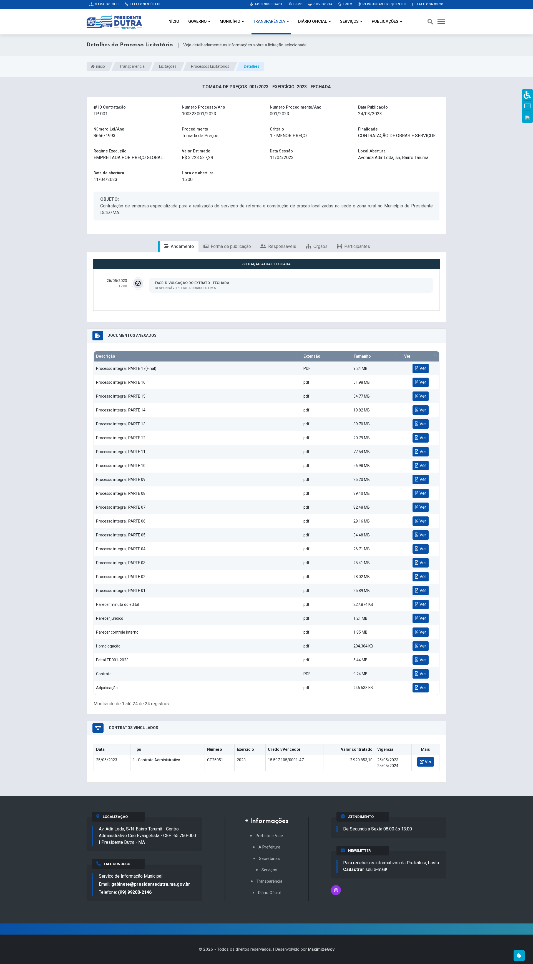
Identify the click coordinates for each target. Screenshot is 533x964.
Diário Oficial (312, 21)
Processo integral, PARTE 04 (120, 549)
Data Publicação (373, 107)
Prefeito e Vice (269, 836)
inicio (100, 66)
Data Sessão (281, 151)
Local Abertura (372, 151)
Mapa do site (107, 4)
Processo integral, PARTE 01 (120, 590)
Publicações (385, 21)
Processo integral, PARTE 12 (120, 438)
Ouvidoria (322, 4)
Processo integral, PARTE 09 (120, 479)
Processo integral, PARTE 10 (120, 465)
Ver (407, 356)
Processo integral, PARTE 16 (120, 382)
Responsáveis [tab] (281, 246)
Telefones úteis (145, 4)
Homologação (108, 646)
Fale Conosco (430, 4)
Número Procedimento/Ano (295, 107)
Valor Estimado (196, 151)
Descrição (105, 356)
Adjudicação (107, 688)
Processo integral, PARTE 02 (120, 576)
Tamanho (362, 356)
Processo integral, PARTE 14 (120, 410)
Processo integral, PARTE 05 (120, 535)
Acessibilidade (268, 4)
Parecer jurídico (109, 618)
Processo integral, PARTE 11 (120, 452)
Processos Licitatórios (210, 66)
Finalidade (368, 129)
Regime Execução (110, 151)
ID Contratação (111, 107)
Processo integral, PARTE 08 (120, 493)
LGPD (297, 4)
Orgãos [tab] (320, 246)
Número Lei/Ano (109, 129)
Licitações (168, 66)
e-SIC (347, 4)
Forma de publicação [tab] (230, 246)
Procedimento (195, 129)
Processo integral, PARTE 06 (120, 521)
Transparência (269, 21)
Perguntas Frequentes (384, 4)
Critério (277, 129)
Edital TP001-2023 (112, 660)
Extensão (311, 356)
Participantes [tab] (356, 246)
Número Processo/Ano (203, 107)
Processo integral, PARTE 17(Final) (126, 368)
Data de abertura (109, 173)
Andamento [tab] (182, 246)
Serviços (349, 21)
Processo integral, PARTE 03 (120, 563)
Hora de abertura (197, 173)
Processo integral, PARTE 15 (120, 396)
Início (173, 21)
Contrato (104, 674)
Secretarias (269, 859)
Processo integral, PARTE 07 (120, 507)
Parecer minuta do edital (117, 604)
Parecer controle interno (117, 632)
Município (230, 21)
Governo (197, 21)
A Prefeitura (269, 847)
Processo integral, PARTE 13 (120, 424)
